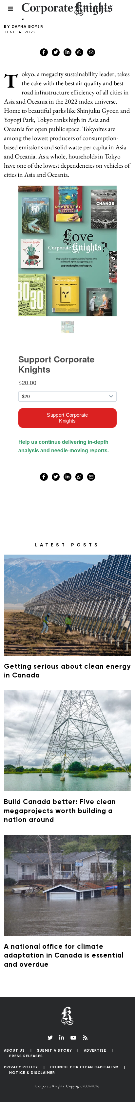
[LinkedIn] (62, 1038)
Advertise (95, 1050)
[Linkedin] (67, 52)
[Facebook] (44, 52)
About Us (14, 1050)
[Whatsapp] (79, 52)
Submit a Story (54, 1050)
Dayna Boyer (27, 27)
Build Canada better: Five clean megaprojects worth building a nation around (60, 811)
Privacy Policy (21, 1067)
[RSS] (85, 1038)
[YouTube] (73, 1038)
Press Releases (26, 1056)
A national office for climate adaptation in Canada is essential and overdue (64, 955)
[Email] (91, 52)
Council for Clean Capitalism (84, 1067)
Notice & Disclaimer (32, 1073)
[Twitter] (56, 52)
